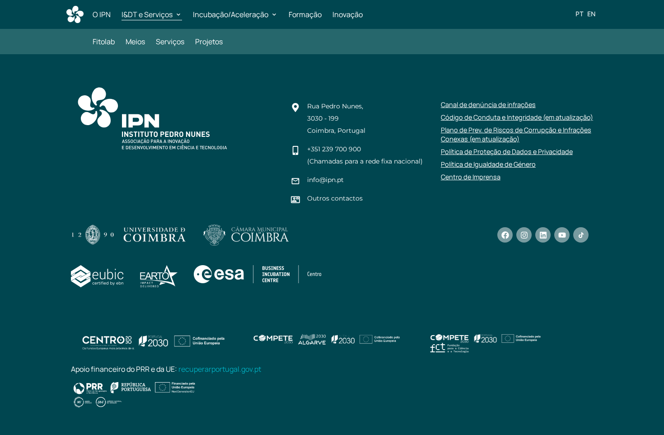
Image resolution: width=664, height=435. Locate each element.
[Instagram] (524, 235)
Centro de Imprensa (470, 177)
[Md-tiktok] (581, 235)
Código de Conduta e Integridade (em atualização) (517, 117)
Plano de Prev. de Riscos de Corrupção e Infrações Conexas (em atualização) (516, 134)
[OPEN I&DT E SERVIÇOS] (178, 14)
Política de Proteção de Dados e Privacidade (507, 151)
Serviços (170, 42)
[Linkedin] (543, 235)
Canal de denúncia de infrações (488, 104)
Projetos (209, 42)
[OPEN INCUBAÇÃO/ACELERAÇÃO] (274, 14)
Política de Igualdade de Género (488, 164)
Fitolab (104, 42)
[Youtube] (562, 235)
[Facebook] (505, 235)
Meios (135, 42)
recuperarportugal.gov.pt (219, 369)
